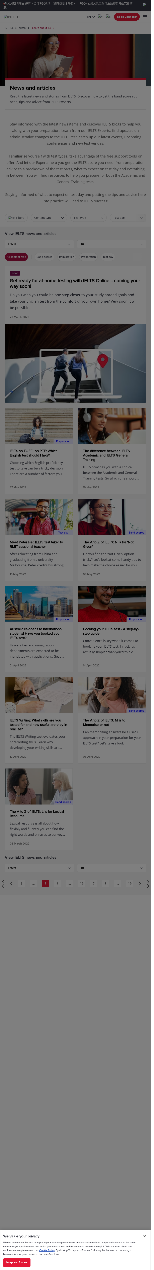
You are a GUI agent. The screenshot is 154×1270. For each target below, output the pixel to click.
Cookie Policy (47, 1250)
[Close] (144, 1236)
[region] (75, 1250)
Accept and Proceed (16, 1262)
